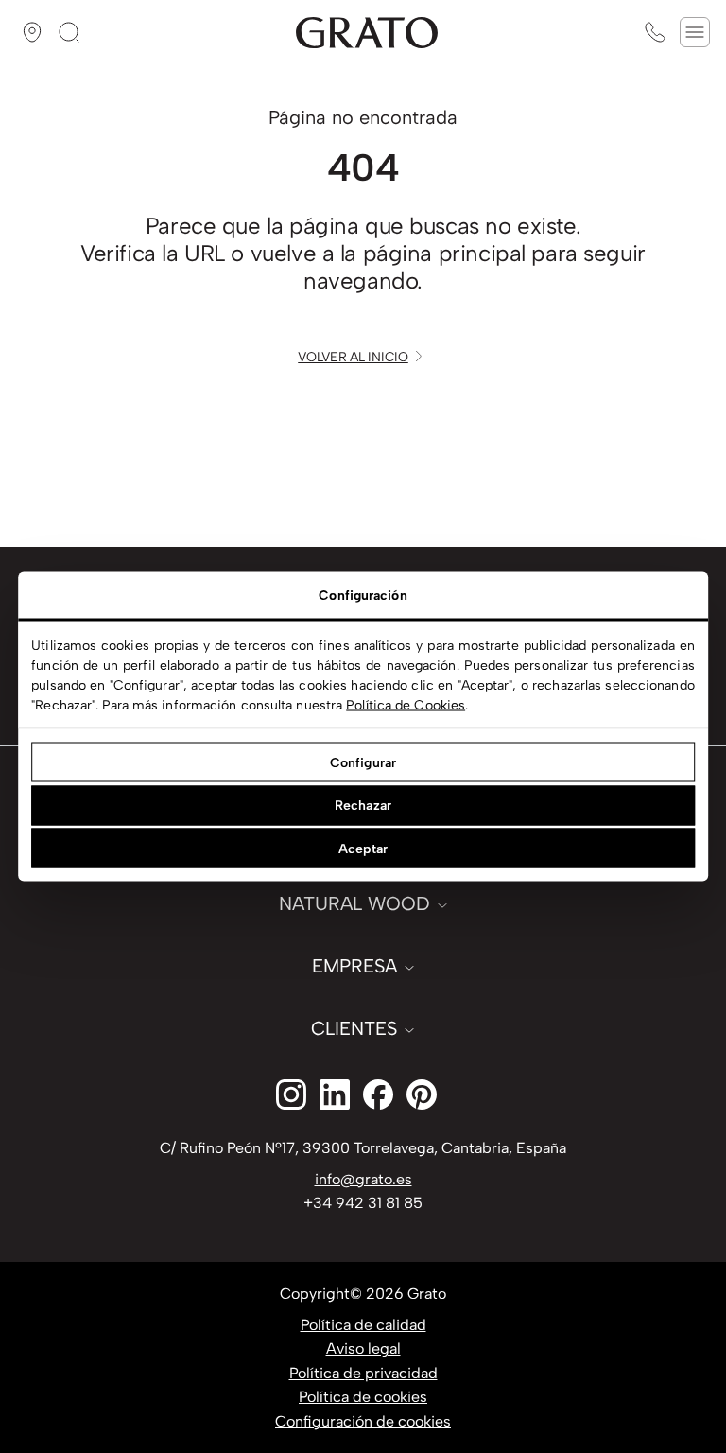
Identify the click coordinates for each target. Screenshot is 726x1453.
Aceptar (363, 848)
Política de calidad (363, 1325)
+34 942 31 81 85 (363, 1203)
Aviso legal (363, 1348)
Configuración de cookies (363, 1421)
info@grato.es (363, 1179)
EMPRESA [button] (354, 965)
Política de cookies (363, 1397)
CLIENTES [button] (354, 1028)
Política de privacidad (363, 1373)
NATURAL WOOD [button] (354, 903)
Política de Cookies (405, 705)
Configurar (363, 762)
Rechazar (363, 805)
